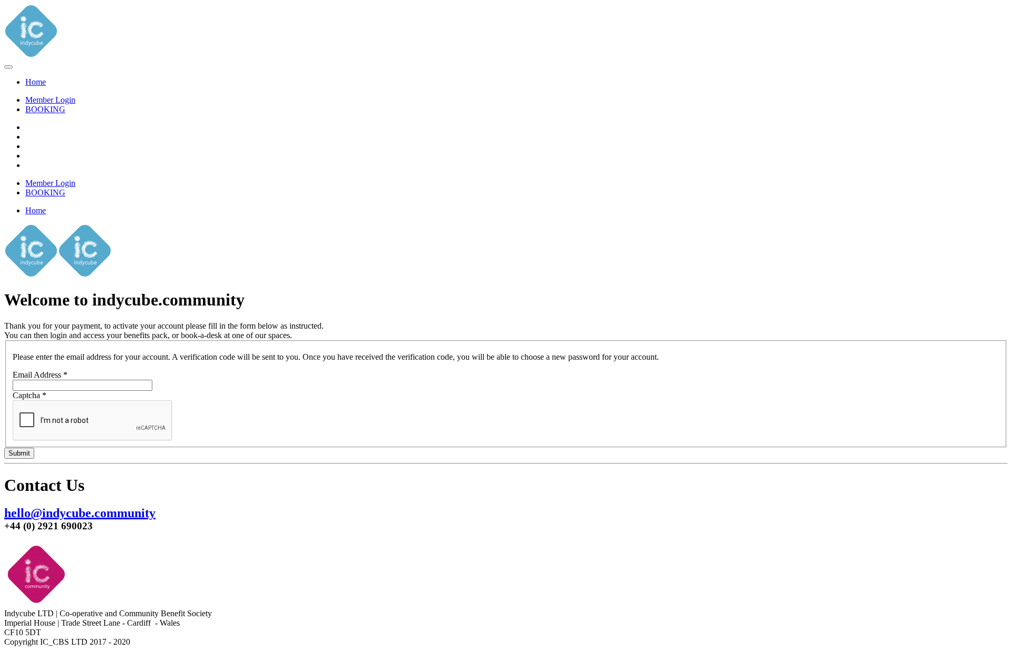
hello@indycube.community (79, 513)
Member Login (50, 99)
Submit (19, 453)
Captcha (29, 395)
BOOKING (45, 109)
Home (35, 81)
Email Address (40, 374)
